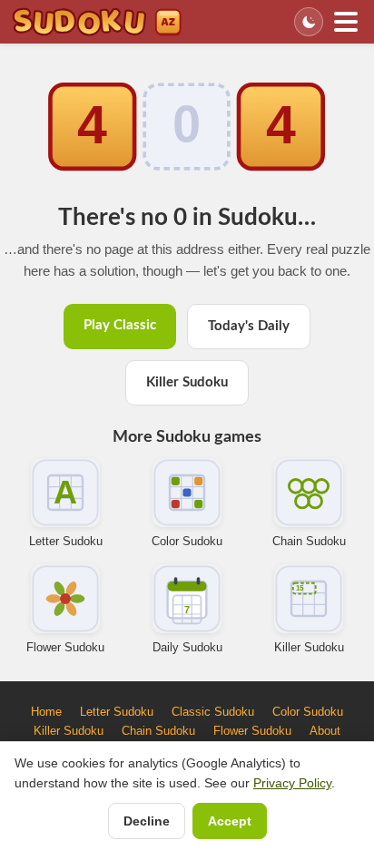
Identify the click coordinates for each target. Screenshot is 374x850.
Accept (229, 821)
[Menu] (346, 22)
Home (46, 711)
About (325, 731)
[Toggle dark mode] (308, 21)
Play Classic (120, 325)
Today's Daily (249, 326)
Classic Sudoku (213, 711)
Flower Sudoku (65, 647)
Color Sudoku (187, 541)
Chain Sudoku (309, 541)
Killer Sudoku (187, 382)
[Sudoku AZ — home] (96, 22)
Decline (146, 821)
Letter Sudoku (66, 541)
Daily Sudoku (187, 647)
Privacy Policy (292, 783)
